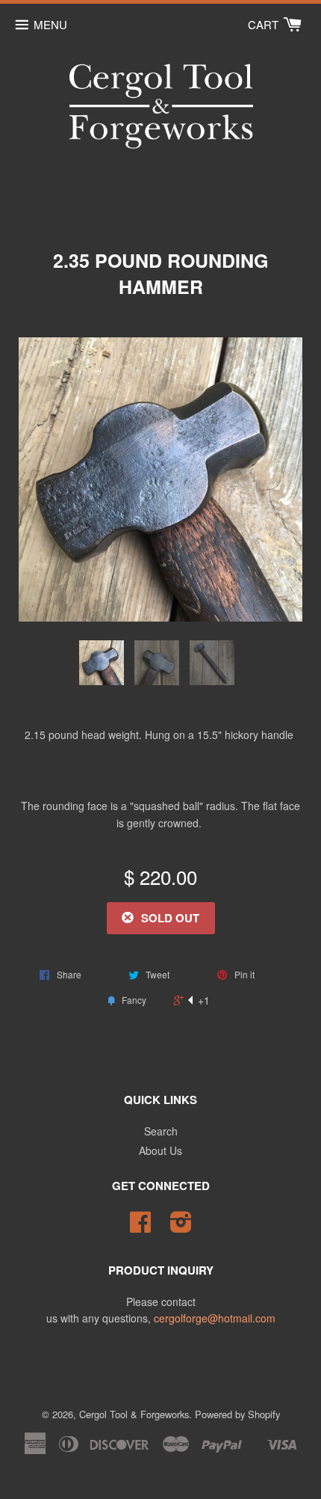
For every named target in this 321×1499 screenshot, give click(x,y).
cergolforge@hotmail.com (214, 1318)
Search (161, 1131)
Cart (264, 24)
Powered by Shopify (237, 1414)
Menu (50, 24)
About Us (160, 1150)
